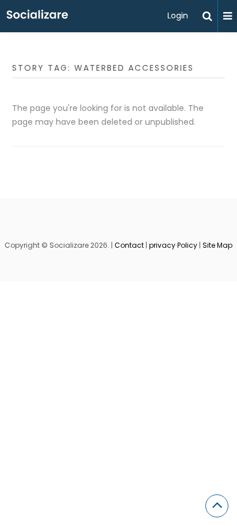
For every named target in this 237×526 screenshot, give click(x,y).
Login (177, 15)
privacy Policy (173, 245)
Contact (129, 245)
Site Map (217, 245)
